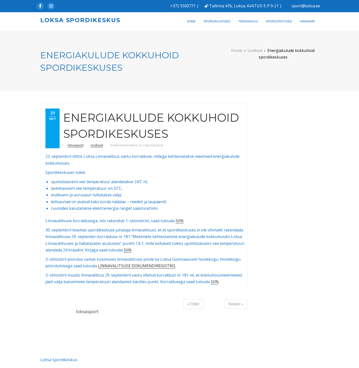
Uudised (97, 145)
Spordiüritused (279, 21)
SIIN (179, 220)
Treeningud (248, 21)
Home (191, 21)
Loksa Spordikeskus (80, 20)
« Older (193, 304)
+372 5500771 (183, 6)
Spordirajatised (217, 21)
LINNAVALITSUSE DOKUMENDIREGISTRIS (136, 266)
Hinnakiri (307, 21)
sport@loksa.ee (306, 6)
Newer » (235, 304)
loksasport (76, 145)
